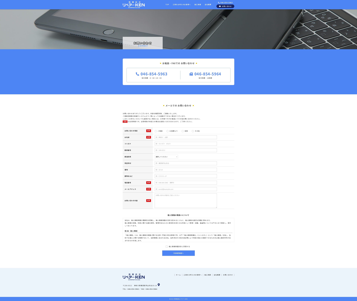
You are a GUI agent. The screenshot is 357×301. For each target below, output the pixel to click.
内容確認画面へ (178, 253)
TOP (167, 4)
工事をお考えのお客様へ (182, 4)
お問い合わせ (228, 275)
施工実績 (197, 4)
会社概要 (208, 4)
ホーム (178, 275)
